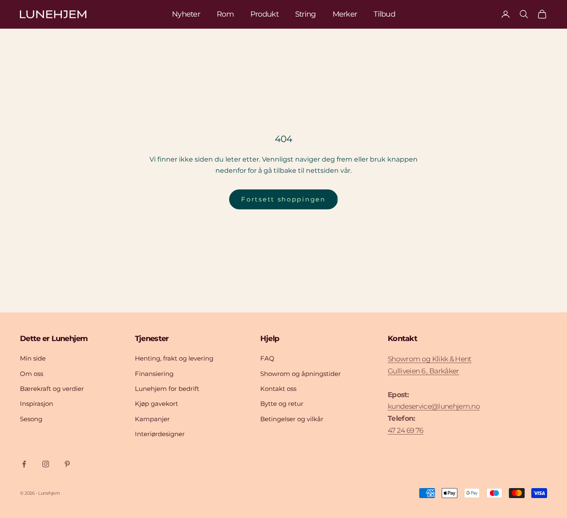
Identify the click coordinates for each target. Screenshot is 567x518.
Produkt (264, 14)
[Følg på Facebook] (24, 464)
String (305, 14)
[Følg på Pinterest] (67, 464)
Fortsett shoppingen (283, 199)
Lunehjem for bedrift (167, 389)
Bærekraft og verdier (52, 389)
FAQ (267, 358)
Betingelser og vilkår (291, 419)
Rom (225, 14)
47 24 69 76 (405, 430)
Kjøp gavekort (156, 404)
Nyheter (186, 14)
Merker (344, 14)
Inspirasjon (36, 404)
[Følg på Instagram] (46, 464)
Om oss (31, 374)
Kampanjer (152, 419)
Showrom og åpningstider (300, 374)
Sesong (31, 419)
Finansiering (154, 374)
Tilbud (384, 14)
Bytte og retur (281, 404)
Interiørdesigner (160, 434)
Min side (33, 358)
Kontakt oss (278, 389)
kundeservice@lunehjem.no (434, 406)
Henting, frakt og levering (174, 358)
